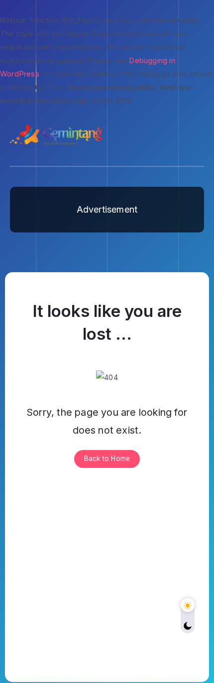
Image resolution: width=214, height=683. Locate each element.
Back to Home (107, 458)
